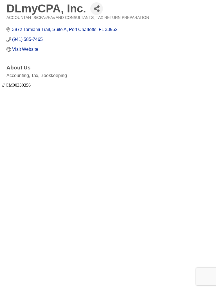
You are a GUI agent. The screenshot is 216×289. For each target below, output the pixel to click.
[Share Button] (96, 8)
